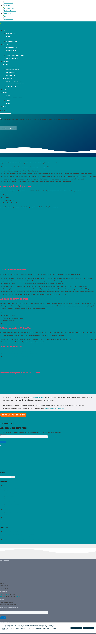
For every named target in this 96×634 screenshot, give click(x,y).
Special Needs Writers (12, 493)
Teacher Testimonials (12, 86)
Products (5, 44)
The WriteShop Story (12, 39)
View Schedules (10, 75)
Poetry (5, 517)
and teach (10, 312)
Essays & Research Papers (13, 512)
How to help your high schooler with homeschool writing (20, 356)
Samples (5, 64)
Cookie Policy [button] (29, 628)
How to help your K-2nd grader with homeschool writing (20, 351)
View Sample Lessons (12, 67)
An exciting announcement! (11, 531)
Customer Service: (5, 594)
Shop (4, 106)
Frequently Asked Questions (14, 98)
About (5, 30)
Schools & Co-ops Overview (14, 81)
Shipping (8, 100)
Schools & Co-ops (8, 78)
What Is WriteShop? (11, 33)
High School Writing (9, 509)
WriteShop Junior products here (54, 408)
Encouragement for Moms (13, 501)
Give (4, 323)
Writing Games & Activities (14, 504)
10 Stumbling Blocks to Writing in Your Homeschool (18, 534)
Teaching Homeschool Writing (12, 488)
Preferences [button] (4, 629)
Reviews (8, 36)
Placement (6, 61)
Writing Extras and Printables (15, 55)
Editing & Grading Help (13, 499)
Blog (4, 89)
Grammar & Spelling (9, 520)
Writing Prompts (8, 523)
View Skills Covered (11, 72)
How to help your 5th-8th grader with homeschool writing (20, 353)
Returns (8, 103)
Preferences (65, 628)
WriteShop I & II (10, 53)
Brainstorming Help (11, 496)
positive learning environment (82, 339)
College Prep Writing (12, 515)
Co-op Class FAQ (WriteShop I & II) (15, 84)
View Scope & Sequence (12, 58)
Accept (88, 628)
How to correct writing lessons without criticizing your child (21, 539)
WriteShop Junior (11, 50)
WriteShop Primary (11, 47)
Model (5, 312)
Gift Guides (6, 485)
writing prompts (20, 283)
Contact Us (9, 95)
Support (5, 92)
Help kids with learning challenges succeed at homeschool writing (22, 537)
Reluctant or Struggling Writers (15, 491)
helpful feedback (11, 323)
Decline (76, 628)
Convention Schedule (12, 41)
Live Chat (3, 596)
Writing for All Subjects (13, 507)
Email (19, 596)
